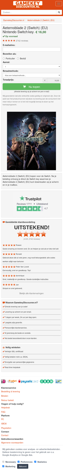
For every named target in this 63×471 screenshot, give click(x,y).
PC (2, 419)
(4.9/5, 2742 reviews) (31, 239)
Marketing (10, 466)
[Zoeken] (59, 12)
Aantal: (6, 62)
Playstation (6, 427)
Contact (4, 435)
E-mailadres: (9, 45)
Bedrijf (23, 58)
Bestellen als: (9, 53)
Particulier (10, 58)
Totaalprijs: (8, 79)
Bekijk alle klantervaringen (31, 293)
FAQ (3, 411)
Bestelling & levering (10, 391)
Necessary (10, 461)
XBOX (4, 423)
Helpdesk (5, 407)
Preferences (26, 461)
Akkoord (23, 466)
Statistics (42, 461)
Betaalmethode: (11, 70)
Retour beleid (7, 400)
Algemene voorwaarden (12, 442)
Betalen (4, 395)
